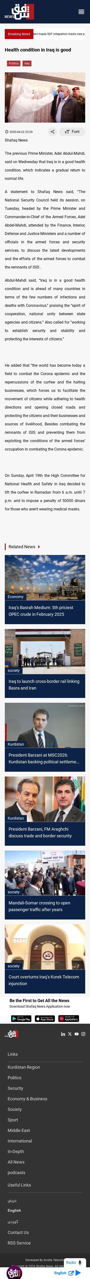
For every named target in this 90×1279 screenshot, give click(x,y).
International (20, 1140)
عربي (12, 1201)
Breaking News (19, 34)
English (14, 1211)
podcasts (16, 1172)
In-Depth (16, 1151)
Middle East (19, 1130)
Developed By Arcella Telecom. (45, 1260)
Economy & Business (27, 1098)
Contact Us (18, 1232)
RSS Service (19, 1242)
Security (15, 1088)
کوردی (13, 1222)
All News (16, 1162)
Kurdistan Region (24, 1067)
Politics (13, 63)
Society (15, 1109)
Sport (13, 1119)
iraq (27, 63)
